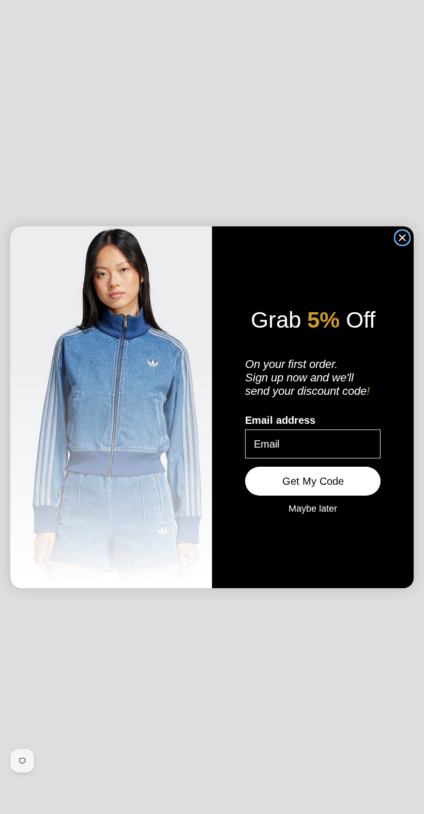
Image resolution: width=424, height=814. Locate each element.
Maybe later (313, 508)
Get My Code (313, 481)
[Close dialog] (402, 238)
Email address (280, 420)
